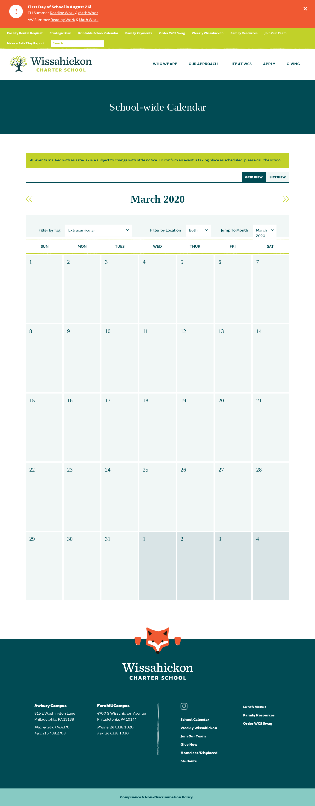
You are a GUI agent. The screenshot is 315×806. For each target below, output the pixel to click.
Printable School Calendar (98, 33)
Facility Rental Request (25, 33)
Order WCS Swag (172, 33)
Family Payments (138, 33)
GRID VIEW (254, 177)
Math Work (88, 13)
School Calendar (195, 720)
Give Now (189, 744)
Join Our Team (275, 33)
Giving (293, 64)
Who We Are (165, 64)
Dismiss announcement (305, 8)
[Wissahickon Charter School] (50, 64)
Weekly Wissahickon (207, 33)
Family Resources (244, 33)
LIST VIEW (278, 177)
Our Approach (203, 64)
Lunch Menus (254, 707)
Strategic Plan (60, 33)
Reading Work (62, 13)
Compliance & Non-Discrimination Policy (156, 797)
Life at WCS (240, 64)
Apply (269, 64)
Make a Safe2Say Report (25, 43)
